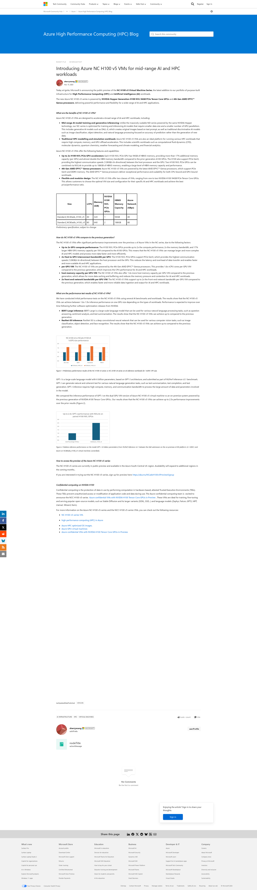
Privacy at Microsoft (207, 861)
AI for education (99, 878)
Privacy (146, 886)
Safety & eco (192, 886)
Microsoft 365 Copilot (135, 874)
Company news (206, 857)
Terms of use (170, 886)
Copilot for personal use (29, 865)
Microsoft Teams (133, 870)
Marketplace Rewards (173, 874)
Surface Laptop (26, 852)
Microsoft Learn (171, 857)
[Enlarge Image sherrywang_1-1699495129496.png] (83, 427)
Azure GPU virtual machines (74, 528)
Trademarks (180, 886)
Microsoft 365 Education (102, 861)
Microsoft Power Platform (136, 865)
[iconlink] (61, 744)
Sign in (173, 816)
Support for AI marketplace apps (176, 861)
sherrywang (69, 81)
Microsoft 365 (132, 861)
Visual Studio (170, 878)
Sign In (209, 4)
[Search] (192, 4)
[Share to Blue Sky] (146, 834)
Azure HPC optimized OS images (77, 525)
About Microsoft (206, 852)
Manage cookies (157, 886)
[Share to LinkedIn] (128, 834)
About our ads (213, 886)
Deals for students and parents (104, 874)
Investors (204, 865)
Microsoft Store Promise (66, 874)
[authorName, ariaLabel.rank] (59, 83)
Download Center (64, 852)
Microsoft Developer (172, 852)
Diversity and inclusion (208, 870)
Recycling (202, 886)
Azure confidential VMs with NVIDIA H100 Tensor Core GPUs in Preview (122, 497)
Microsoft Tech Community (174, 865)
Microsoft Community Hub (53, 11)
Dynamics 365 (133, 857)
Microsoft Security (134, 852)
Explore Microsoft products (30, 874)
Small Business (133, 878)
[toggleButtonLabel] (211, 11)
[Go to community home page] (46, 4)
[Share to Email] (155, 834)
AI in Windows (26, 870)
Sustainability (205, 878)
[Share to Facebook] (132, 834)
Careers (204, 848)
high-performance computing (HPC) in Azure (82, 520)
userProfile (194, 729)
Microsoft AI (132, 848)
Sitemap (123, 886)
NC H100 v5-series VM (72, 514)
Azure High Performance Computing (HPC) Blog (95, 11)
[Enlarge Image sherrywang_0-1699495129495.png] (83, 352)
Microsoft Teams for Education (104, 857)
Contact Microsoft (135, 886)
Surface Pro (25, 848)
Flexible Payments (64, 878)
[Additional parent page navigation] (67, 11)
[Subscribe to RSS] (150, 834)
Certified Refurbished (66, 870)
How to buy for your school (103, 865)
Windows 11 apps (27, 878)
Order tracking (63, 865)
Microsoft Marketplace (173, 870)
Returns (61, 861)
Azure (73, 11)
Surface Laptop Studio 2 (29, 857)
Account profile (64, 848)
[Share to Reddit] (141, 834)
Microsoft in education (101, 848)
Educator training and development (105, 870)
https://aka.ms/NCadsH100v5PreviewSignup (153, 474)
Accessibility (205, 874)
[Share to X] (137, 834)
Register (200, 4)
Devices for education (101, 852)
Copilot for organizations (29, 861)
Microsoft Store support (66, 857)
